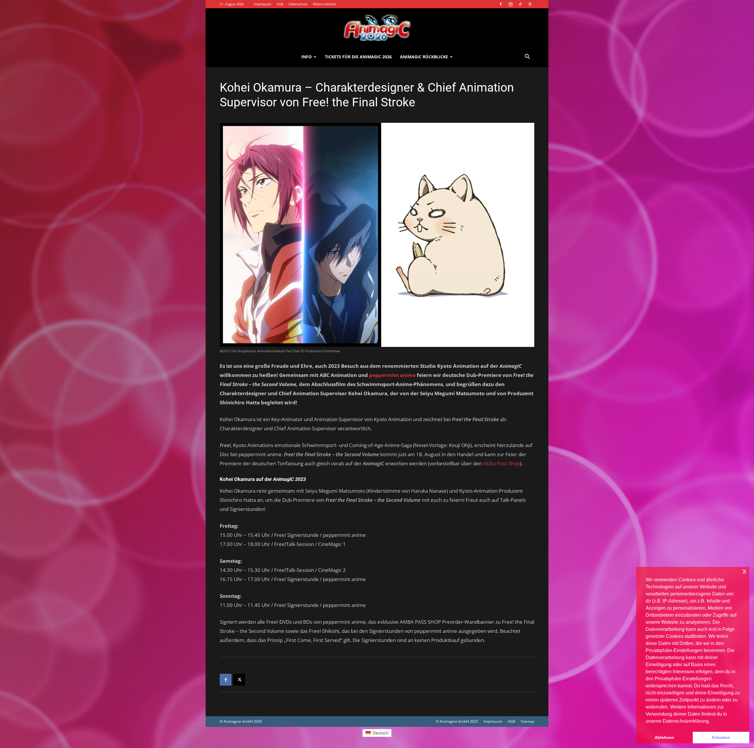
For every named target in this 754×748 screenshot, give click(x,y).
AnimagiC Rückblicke (424, 56)
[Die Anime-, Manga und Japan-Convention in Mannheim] (377, 27)
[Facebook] (500, 4)
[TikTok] (520, 4)
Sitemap (527, 721)
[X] (529, 4)
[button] (527, 57)
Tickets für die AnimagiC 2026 (358, 56)
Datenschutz (298, 4)
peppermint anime (392, 375)
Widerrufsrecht (324, 4)
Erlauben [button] (721, 737)
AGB (280, 4)
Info (306, 56)
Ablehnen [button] (664, 737)
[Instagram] (510, 4)
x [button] (744, 571)
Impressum (262, 4)
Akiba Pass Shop (501, 463)
